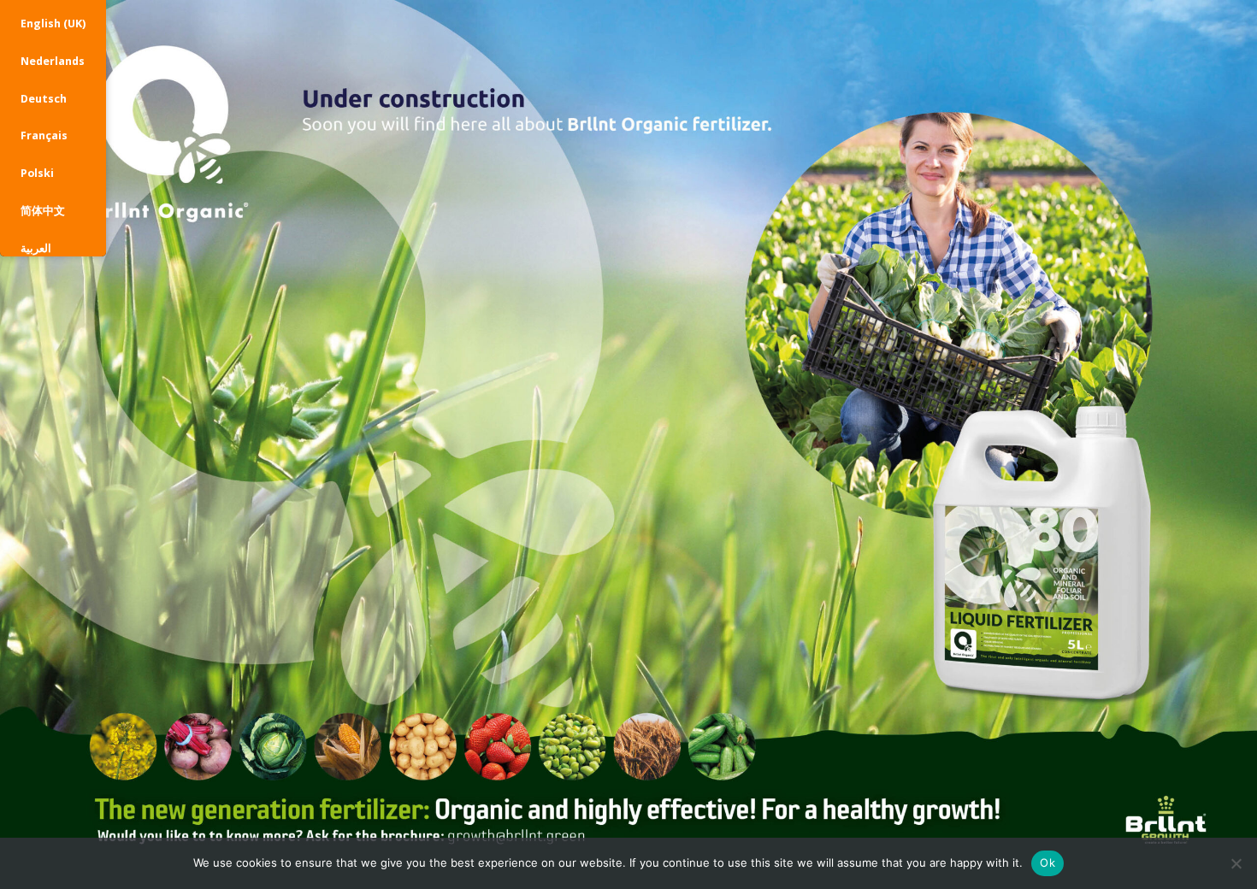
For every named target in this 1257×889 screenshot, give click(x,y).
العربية (36, 248)
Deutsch (44, 98)
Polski (37, 173)
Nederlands (53, 61)
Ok (1047, 862)
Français (44, 135)
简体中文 (43, 210)
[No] (1235, 863)
